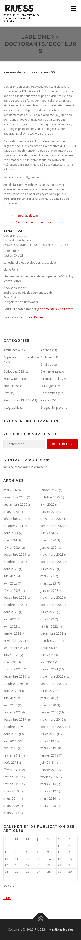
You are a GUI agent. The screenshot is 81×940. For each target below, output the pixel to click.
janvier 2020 (49, 712)
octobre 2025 (50, 497)
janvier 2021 (49, 669)
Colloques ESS (13, 371)
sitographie (11, 407)
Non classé (11, 386)
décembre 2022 (14, 597)
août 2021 (47, 648)
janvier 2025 (49, 511)
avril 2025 (47, 504)
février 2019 (12, 755)
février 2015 (12, 784)
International (49, 378)
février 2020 (12, 712)
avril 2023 (10, 583)
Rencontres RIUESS (17, 400)
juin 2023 (10, 576)
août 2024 (10, 533)
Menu (73, 8)
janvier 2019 (49, 755)
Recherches (48, 393)
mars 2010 (48, 798)
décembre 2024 (14, 518)
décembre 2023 (14, 554)
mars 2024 (48, 540)
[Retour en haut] (41, 919)
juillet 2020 (48, 691)
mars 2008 (48, 805)
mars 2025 (11, 511)
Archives (46, 357)
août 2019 (10, 734)
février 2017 (12, 777)
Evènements (49, 371)
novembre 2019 (51, 719)
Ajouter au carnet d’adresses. (35, 222)
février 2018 (12, 770)
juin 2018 (47, 762)
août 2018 (10, 762)
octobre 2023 (13, 561)
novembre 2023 (51, 554)
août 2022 (10, 612)
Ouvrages (47, 386)
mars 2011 (11, 798)
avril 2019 (10, 748)
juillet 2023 (48, 569)
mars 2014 (48, 784)
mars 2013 (11, 791)
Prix (6, 393)
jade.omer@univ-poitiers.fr (55, 309)
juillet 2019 (48, 734)
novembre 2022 (51, 597)
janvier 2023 (49, 590)
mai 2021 (10, 662)
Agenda (46, 350)
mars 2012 (48, 791)
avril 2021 (47, 662)
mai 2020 (47, 698)
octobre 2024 (13, 526)
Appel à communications (21, 357)
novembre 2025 (14, 497)
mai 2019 (47, 741)
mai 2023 (47, 576)
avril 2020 (10, 705)
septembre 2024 (52, 526)
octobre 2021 (50, 640)
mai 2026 (10, 490)
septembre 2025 (15, 504)
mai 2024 (10, 540)
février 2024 (12, 547)
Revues (45, 400)
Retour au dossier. (28, 216)
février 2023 (12, 590)
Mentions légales (61, 929)
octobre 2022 (13, 605)
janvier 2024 (49, 547)
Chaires (45, 364)
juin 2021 (47, 655)
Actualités (10, 350)
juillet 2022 (48, 612)
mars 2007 (11, 813)
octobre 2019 (13, 726)
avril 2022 (10, 626)
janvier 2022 (12, 633)
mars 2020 (48, 705)
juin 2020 (10, 698)
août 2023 (10, 569)
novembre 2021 (14, 640)
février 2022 (49, 626)
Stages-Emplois (51, 407)
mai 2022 (47, 619)
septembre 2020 (52, 683)
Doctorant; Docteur (32, 317)
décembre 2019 (14, 719)
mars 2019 (48, 748)
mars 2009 (11, 805)
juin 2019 (10, 741)
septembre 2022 (52, 605)
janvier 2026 (49, 490)
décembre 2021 (51, 633)
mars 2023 (48, 583)
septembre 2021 (15, 648)
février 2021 (12, 669)
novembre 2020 (51, 676)
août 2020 (10, 691)
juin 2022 (10, 619)
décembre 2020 (14, 676)
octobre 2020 (13, 683)
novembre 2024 (51, 518)
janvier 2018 (49, 770)
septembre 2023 (52, 561)
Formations (11, 378)
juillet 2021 (11, 655)
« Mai (7, 898)
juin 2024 (47, 533)
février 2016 (49, 777)
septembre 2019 (52, 726)
